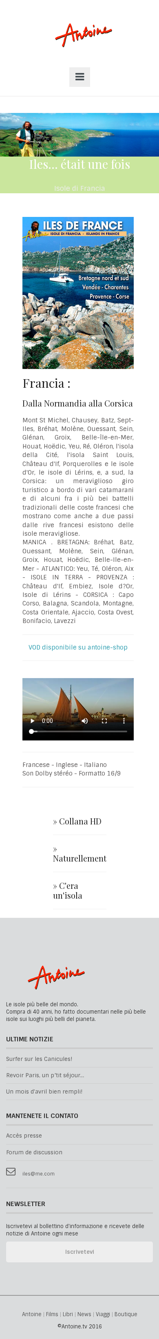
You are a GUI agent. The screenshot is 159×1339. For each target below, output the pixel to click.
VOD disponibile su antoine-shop (78, 647)
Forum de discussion (34, 1152)
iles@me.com (38, 1174)
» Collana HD (77, 821)
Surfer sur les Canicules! (39, 1059)
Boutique (126, 1314)
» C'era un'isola (67, 890)
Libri (68, 1314)
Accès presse (24, 1135)
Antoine (79, 43)
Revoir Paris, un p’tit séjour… (45, 1075)
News (84, 1314)
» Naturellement (79, 853)
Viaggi (103, 1314)
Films (52, 1314)
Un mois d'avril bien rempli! (44, 1091)
